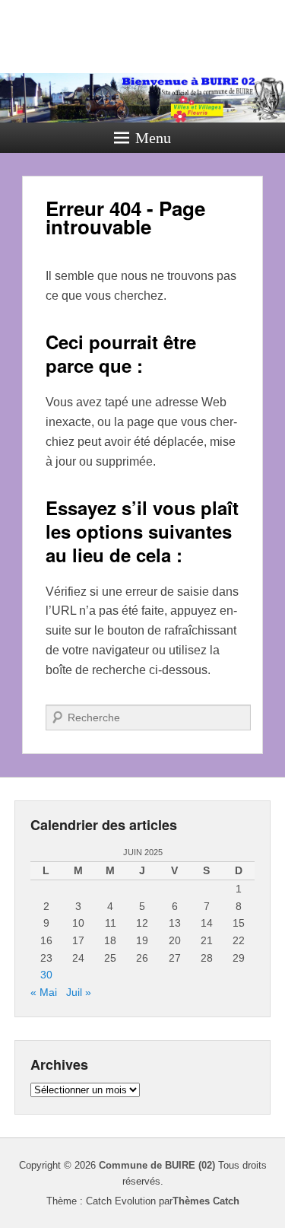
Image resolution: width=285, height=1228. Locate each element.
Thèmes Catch (206, 1201)
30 (46, 975)
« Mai (43, 992)
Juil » (78, 992)
